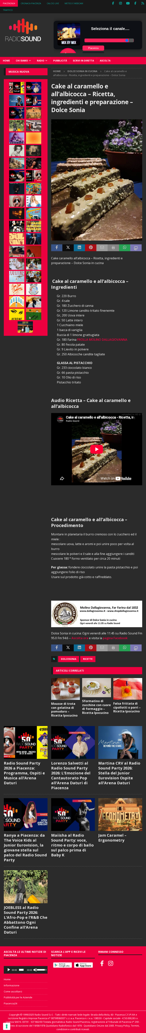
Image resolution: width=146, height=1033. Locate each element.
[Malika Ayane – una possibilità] (16, 226)
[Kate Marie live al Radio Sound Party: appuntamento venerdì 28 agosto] (16, 176)
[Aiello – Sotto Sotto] (33, 302)
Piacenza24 (9, 3)
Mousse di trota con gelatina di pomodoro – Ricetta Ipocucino (64, 710)
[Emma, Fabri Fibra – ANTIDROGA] (33, 125)
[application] (26, 970)
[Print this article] (113, 247)
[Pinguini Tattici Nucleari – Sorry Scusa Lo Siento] (16, 302)
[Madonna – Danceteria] (16, 138)
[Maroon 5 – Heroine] (16, 314)
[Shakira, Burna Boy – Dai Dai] (33, 289)
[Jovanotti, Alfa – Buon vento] (33, 276)
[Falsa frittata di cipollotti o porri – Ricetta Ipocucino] (127, 689)
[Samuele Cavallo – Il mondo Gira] (33, 188)
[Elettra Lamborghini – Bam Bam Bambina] (16, 289)
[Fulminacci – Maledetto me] (33, 314)
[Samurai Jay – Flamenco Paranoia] (16, 276)
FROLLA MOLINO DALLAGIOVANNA (102, 340)
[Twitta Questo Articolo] (68, 247)
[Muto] (35, 970)
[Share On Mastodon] (136, 247)
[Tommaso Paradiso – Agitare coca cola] (33, 138)
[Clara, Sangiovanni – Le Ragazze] (33, 264)
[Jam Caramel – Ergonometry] (33, 113)
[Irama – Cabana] (33, 251)
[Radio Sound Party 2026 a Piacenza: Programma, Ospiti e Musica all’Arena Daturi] (16, 87)
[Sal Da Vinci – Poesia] (16, 239)
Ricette (88, 659)
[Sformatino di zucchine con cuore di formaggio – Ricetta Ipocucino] (96, 687)
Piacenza (93, 48)
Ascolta (105, 60)
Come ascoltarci (13, 991)
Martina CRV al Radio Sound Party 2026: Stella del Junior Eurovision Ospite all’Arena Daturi (119, 773)
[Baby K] (33, 201)
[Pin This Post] (90, 247)
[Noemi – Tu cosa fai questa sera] (33, 239)
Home (6, 60)
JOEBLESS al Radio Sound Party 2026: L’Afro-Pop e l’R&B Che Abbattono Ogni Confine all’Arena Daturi (25, 920)
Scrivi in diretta (83, 60)
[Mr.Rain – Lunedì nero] (16, 264)
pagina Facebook (115, 638)
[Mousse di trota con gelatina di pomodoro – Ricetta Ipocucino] (65, 689)
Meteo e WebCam (74, 3)
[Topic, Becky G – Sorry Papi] (25, 327)
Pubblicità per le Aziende (18, 997)
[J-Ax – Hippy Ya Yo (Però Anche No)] (16, 251)
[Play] (9, 970)
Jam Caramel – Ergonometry (112, 838)
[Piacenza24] (142, 3)
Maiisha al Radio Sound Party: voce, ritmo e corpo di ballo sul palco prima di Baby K (72, 845)
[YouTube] (128, 3)
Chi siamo (22, 60)
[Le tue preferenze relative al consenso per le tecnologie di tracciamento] (6, 1026)
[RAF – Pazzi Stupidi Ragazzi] (33, 226)
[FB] (113, 3)
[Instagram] (120, 3)
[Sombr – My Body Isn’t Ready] (16, 150)
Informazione (11, 985)
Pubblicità (60, 60)
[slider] (21, 970)
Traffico (8, 10)
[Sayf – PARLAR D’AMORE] (33, 163)
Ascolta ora (79, 638)
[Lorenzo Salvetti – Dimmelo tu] (16, 188)
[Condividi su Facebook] (57, 247)
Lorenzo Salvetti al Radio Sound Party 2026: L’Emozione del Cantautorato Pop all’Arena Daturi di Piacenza (70, 775)
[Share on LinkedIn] (79, 247)
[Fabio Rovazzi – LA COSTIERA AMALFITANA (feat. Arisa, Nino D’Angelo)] (16, 163)
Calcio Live (53, 3)
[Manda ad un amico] (102, 247)
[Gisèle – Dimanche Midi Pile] (33, 150)
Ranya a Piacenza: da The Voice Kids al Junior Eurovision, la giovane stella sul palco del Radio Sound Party (25, 847)
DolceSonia (68, 659)
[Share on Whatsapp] (124, 247)
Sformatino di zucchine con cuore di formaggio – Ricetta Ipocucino (96, 707)
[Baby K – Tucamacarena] (33, 213)
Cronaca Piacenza (31, 3)
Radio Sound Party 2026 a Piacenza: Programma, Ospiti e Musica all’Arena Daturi (24, 773)
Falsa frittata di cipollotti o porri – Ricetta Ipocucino (127, 707)
